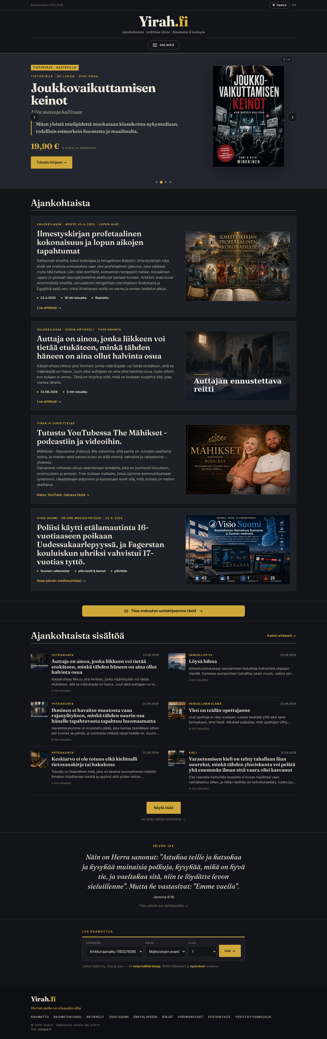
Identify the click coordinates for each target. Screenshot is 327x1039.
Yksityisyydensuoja (253, 1017)
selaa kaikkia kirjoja (146, 966)
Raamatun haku (68, 1017)
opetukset (197, 966)
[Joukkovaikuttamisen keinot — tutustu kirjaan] (248, 116)
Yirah (163, 21)
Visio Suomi (119, 1017)
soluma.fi (44, 1029)
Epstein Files (219, 1017)
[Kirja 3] (166, 182)
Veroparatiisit (190, 1017)
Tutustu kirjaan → (51, 162)
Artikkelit (95, 1017)
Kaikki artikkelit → (281, 636)
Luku (192, 943)
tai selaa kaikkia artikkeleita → (163, 819)
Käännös (93, 943)
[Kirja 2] (161, 182)
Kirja (149, 943)
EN (294, 5)
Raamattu (40, 1017)
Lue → (230, 950)
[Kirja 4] (170, 182)
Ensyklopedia (145, 1017)
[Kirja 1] (157, 182)
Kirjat (167, 1017)
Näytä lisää (163, 807)
